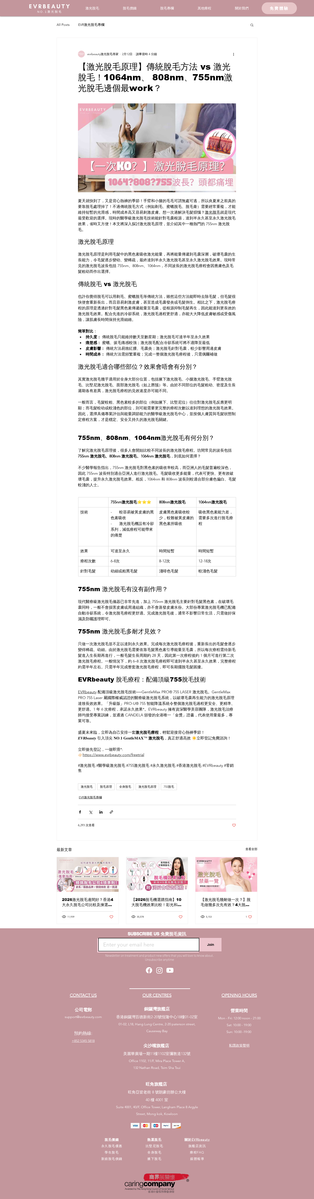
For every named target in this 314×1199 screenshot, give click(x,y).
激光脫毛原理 (147, 787)
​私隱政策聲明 (239, 1045)
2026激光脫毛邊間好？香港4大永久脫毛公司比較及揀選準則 (87, 902)
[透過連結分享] (111, 812)
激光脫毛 (87, 787)
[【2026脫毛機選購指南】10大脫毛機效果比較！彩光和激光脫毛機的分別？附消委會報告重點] (157, 874)
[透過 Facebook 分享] (80, 812)
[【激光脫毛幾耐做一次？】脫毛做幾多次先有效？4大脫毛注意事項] (226, 874)
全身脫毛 (125, 787)
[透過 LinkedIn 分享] (101, 812)
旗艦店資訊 (197, 1146)
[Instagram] (159, 970)
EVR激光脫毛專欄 (91, 25)
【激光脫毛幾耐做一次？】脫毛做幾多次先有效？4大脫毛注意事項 (226, 902)
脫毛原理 (106, 787)
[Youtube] (170, 970)
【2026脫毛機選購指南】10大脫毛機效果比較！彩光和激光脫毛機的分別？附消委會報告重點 (156, 902)
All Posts (63, 25)
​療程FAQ (197, 1152)
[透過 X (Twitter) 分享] (90, 812)
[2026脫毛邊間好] (88, 874)
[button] (92, 8)
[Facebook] (149, 970)
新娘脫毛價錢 (111, 1159)
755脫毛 (169, 787)
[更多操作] (233, 54)
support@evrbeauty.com (83, 1017)
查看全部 (251, 849)
